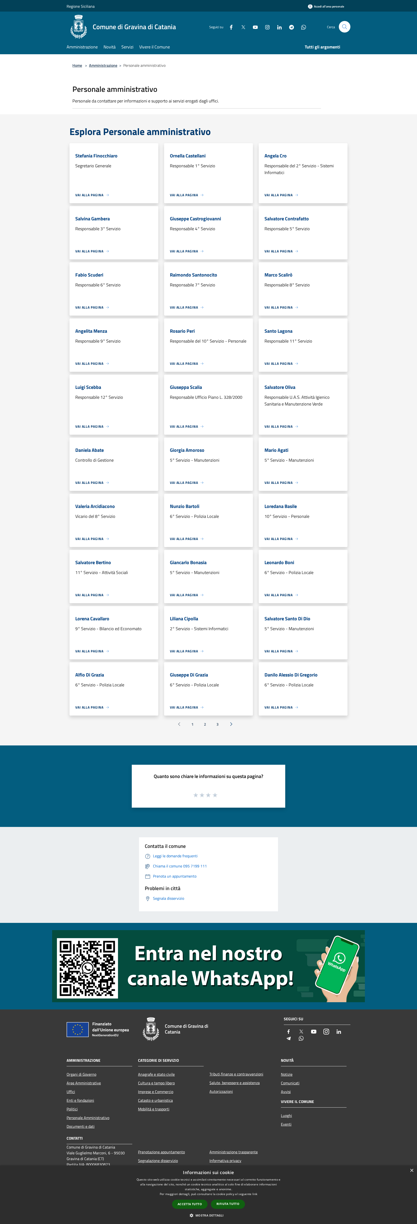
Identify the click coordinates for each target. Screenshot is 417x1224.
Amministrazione (103, 65)
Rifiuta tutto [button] (227, 1204)
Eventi (286, 1124)
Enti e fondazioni (80, 1100)
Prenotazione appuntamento (161, 1152)
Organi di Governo (81, 1074)
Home (77, 65)
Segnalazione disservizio (158, 1160)
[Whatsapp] (301, 26)
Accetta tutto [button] (190, 1204)
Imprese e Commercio (155, 1092)
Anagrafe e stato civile (156, 1074)
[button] (208, 1215)
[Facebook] (229, 26)
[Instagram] (265, 26)
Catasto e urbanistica (155, 1100)
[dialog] (208, 1194)
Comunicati (290, 1083)
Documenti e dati (81, 1126)
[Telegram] (289, 26)
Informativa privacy (225, 1160)
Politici (72, 1109)
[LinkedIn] (277, 26)
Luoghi (286, 1115)
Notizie (286, 1074)
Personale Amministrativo (88, 1118)
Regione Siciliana (81, 6)
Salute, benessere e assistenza (234, 1083)
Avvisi (286, 1092)
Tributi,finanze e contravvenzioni (236, 1074)
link (254, 1194)
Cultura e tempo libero (156, 1083)
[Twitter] (241, 26)
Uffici (71, 1092)
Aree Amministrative (84, 1083)
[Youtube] (253, 26)
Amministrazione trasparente (233, 1152)
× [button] (411, 1170)
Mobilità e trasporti (153, 1109)
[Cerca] (344, 27)
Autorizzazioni (221, 1091)
